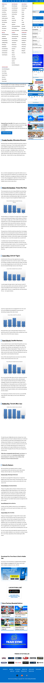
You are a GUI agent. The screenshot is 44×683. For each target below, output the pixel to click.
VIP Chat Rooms (4, 28)
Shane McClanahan (8, 188)
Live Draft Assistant (14, 10)
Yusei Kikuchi (6, 340)
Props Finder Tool (4, 16)
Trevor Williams (18, 456)
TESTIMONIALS (17, 669)
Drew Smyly (12, 456)
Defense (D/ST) (14, 58)
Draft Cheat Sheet (14, 14)
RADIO (42, 11)
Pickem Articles (4, 79)
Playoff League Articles (15, 36)
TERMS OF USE (31, 671)
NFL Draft (23, 10)
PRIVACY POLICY (24, 671)
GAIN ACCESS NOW (6, 132)
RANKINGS (30, 94)
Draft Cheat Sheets (4, 52)
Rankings (13, 16)
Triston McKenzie (5, 485)
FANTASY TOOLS (33, 11)
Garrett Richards (4, 503)
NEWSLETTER (24, 669)
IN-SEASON (13, 32)
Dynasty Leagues (24, 8)
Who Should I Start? (14, 38)
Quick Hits (13, 60)
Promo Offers (23, 52)
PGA (38, 27)
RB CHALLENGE (38, 669)
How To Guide (4, 30)
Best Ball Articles (4, 46)
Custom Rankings (4, 10)
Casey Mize (6, 256)
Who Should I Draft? (14, 12)
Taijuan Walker (4, 512)
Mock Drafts (23, 26)
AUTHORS (17, 671)
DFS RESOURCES (24, 32)
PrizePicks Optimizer (5, 18)
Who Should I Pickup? (15, 40)
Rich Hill (8, 458)
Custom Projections (4, 54)
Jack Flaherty (22, 453)
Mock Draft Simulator (15, 8)
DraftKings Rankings (4, 42)
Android (10, 563)
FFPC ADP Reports (14, 28)
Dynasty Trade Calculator (15, 30)
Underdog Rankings (4, 40)
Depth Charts (14, 22)
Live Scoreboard (14, 46)
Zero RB (23, 22)
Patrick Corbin (4, 474)
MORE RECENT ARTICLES (33, 105)
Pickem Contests (4, 81)
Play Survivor (3, 77)
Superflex (23, 24)
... (36, 11)
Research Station (4, 20)
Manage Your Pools (4, 75)
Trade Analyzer (14, 42)
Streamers (13, 54)
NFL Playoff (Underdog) (5, 34)
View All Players (36, 77)
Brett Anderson (21, 455)
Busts (22, 20)
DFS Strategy (23, 48)
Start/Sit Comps (4, 26)
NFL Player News (14, 44)
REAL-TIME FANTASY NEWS (33, 24)
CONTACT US (5, 669)
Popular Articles (32, 18)
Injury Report (13, 24)
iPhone (5, 563)
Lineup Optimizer (4, 14)
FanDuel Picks (23, 42)
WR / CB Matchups (4, 22)
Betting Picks (23, 50)
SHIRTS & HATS (31, 669)
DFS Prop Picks (24, 46)
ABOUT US (12, 671)
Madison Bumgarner (14, 458)
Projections (3, 24)
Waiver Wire (13, 56)
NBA (35, 27)
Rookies (23, 12)
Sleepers (23, 18)
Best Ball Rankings (4, 38)
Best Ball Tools (4, 36)
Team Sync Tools (4, 8)
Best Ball (23, 14)
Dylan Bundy (15, 455)
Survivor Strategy (4, 73)
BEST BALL (3, 32)
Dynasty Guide (14, 20)
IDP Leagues (23, 28)
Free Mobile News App (15, 34)
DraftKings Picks (24, 40)
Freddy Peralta (7, 140)
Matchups (13, 52)
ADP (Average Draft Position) (16, 26)
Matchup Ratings (24, 36)
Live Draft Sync (4, 12)
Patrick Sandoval (4, 456)
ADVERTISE (11, 669)
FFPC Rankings (4, 44)
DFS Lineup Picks (24, 38)
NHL (40, 27)
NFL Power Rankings (24, 30)
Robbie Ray (6, 404)
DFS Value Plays (24, 44)
